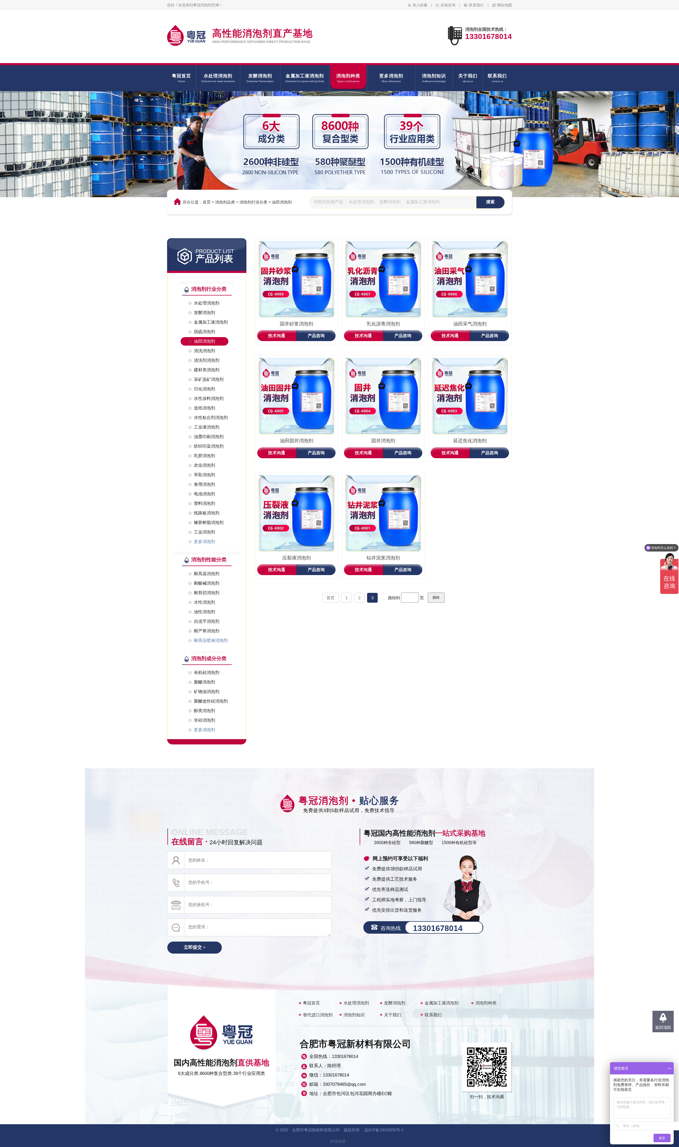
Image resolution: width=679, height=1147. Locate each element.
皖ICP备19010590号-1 (384, 1130)
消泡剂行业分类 (253, 202)
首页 (207, 202)
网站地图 (504, 5)
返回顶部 (663, 1027)
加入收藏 (419, 5)
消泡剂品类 (225, 202)
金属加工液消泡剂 (442, 1003)
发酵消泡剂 (394, 1003)
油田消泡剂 (282, 202)
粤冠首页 (311, 1003)
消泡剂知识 (354, 1015)
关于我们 (392, 1015)
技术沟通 (276, 335)
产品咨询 (316, 335)
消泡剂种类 (486, 1003)
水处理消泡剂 (356, 1003)
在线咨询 (448, 5)
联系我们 (476, 5)
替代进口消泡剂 (318, 1015)
